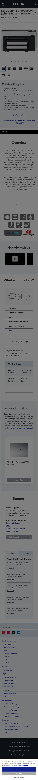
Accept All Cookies (19, 769)
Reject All (19, 773)
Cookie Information (23, 765)
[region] (19, 769)
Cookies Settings (19, 777)
